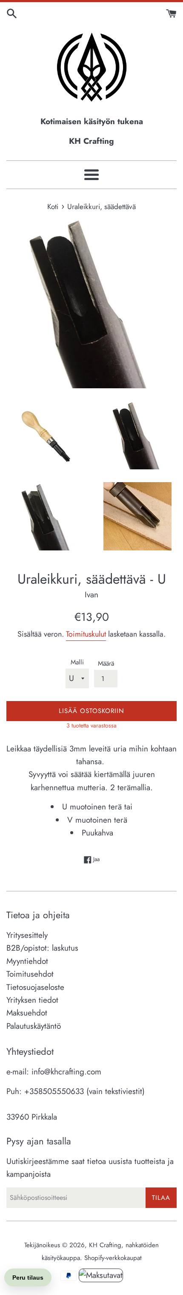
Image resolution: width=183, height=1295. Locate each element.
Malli (77, 662)
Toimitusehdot (30, 974)
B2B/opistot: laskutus (42, 948)
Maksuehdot (26, 1013)
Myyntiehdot (27, 961)
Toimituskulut (86, 634)
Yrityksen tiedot (32, 1000)
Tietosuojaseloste (35, 987)
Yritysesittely (27, 935)
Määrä (106, 663)
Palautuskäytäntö (33, 1026)
